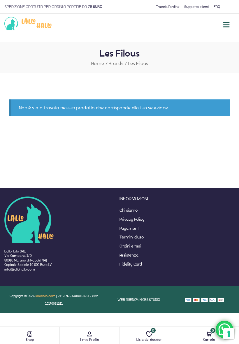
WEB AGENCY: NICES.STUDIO (138, 299)
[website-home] (28, 25)
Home (97, 63)
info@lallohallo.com (19, 269)
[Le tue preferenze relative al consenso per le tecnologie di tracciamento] (228, 333)
